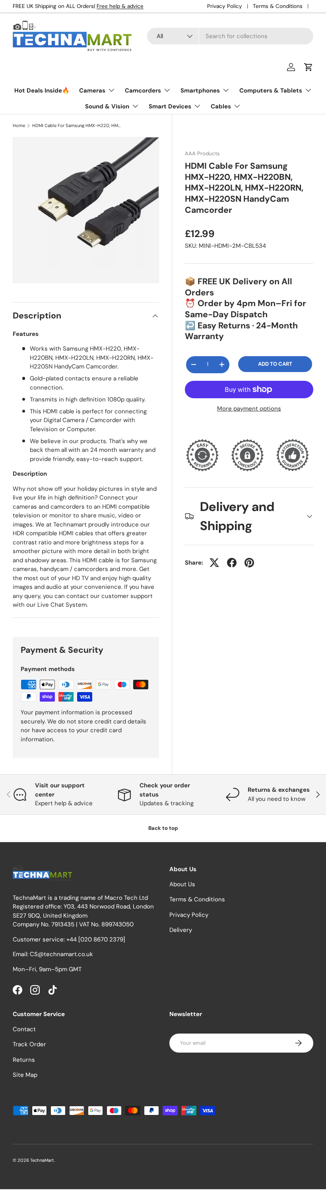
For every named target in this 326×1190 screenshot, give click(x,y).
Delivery (180, 930)
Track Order (29, 1044)
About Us (182, 884)
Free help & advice (120, 6)
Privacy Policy (224, 6)
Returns (24, 1060)
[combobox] (230, 36)
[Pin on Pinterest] (249, 562)
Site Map (25, 1075)
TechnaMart (42, 1160)
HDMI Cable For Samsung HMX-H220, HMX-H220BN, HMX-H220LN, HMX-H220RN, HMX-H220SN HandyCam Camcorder (77, 125)
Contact (24, 1029)
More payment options (249, 409)
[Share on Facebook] (232, 562)
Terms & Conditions (278, 6)
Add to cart (275, 364)
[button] (308, 67)
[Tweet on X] (214, 562)
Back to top (163, 828)
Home (19, 125)
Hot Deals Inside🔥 (42, 91)
